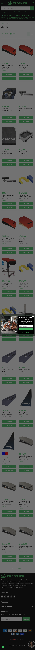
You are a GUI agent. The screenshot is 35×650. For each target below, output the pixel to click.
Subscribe (25, 329)
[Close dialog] (33, 316)
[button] (3, 647)
